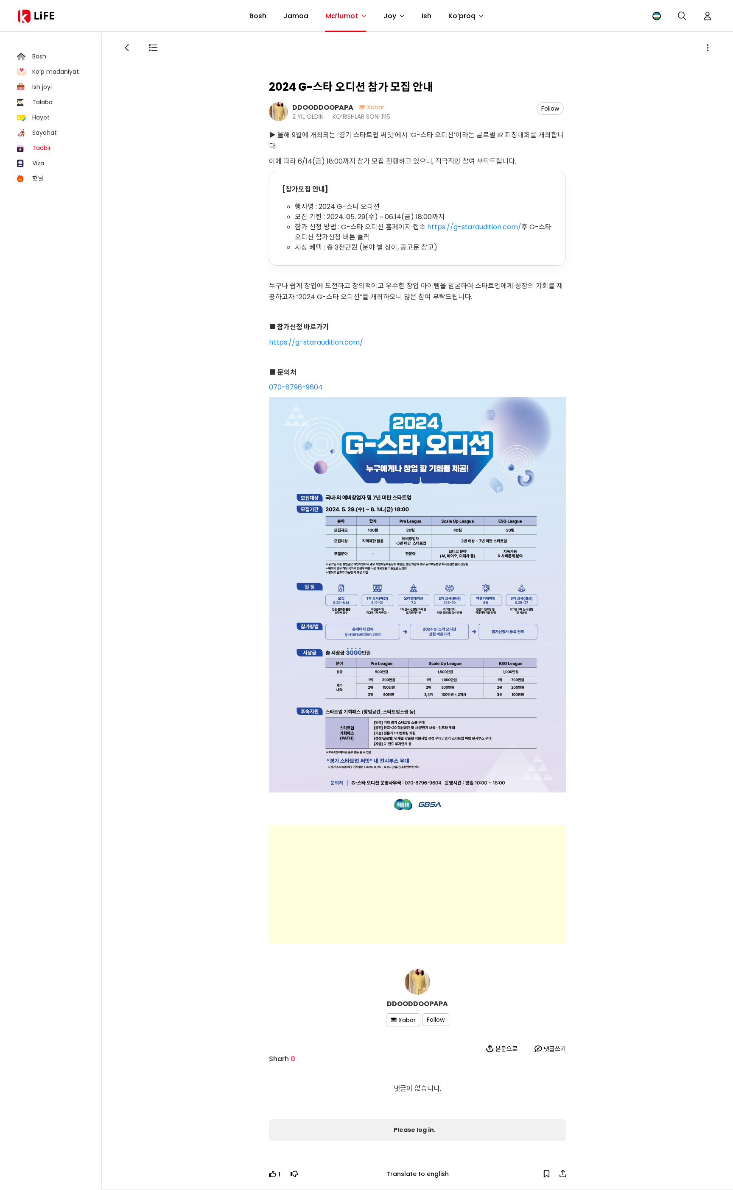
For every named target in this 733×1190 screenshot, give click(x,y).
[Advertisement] (417, 884)
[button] (656, 16)
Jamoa (295, 16)
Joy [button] (389, 16)
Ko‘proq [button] (462, 16)
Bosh (257, 16)
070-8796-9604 (296, 387)
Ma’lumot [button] (341, 16)
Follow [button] (550, 108)
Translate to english (417, 1174)
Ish (426, 16)
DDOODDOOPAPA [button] (322, 107)
